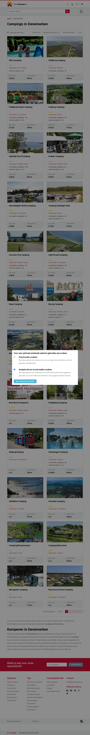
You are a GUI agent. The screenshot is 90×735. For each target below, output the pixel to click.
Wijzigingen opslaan (25, 381)
